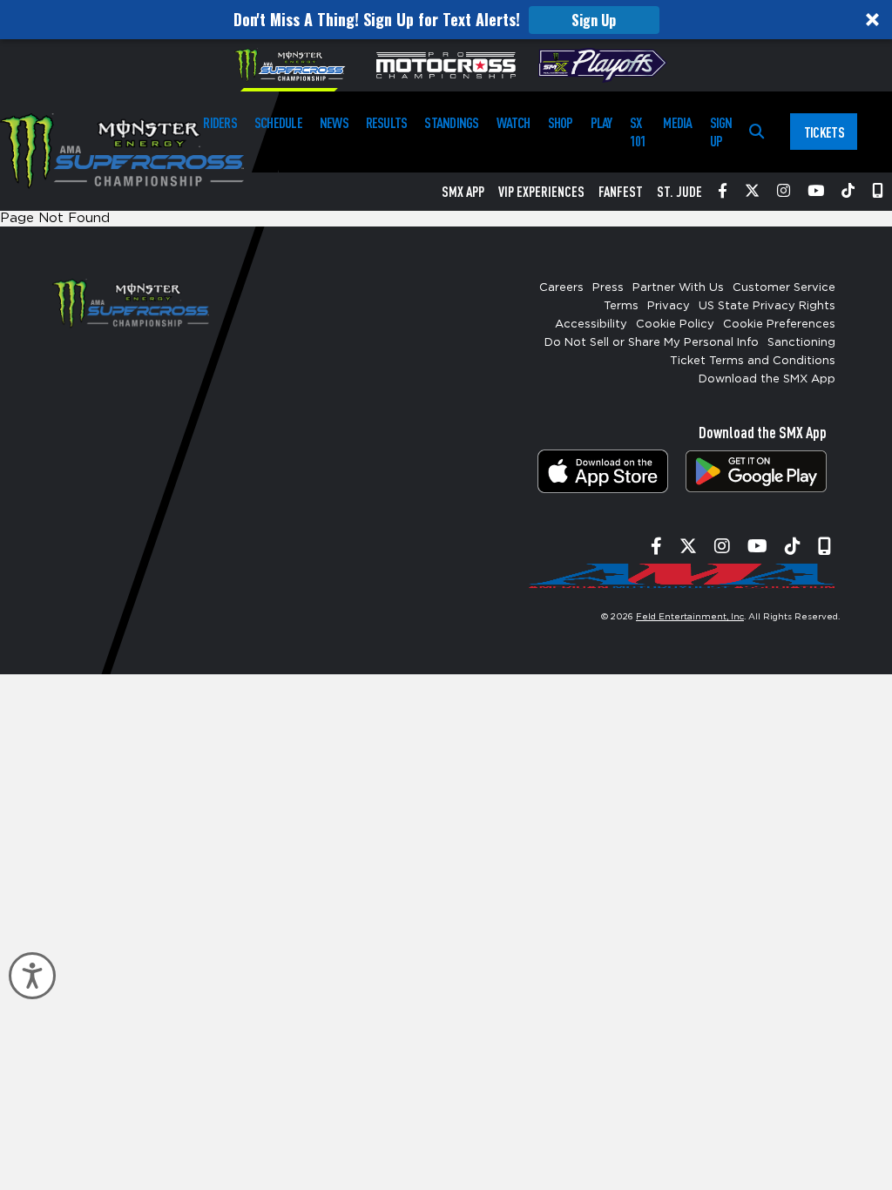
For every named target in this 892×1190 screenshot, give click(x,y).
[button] (446, 19)
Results (387, 122)
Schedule (278, 122)
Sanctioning (801, 342)
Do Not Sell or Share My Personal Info (651, 342)
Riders (219, 122)
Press (608, 288)
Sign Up (593, 20)
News (334, 122)
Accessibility (591, 324)
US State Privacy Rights (767, 306)
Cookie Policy (675, 324)
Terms (621, 306)
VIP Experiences (541, 191)
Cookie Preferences (779, 324)
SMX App (463, 191)
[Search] (756, 132)
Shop (560, 122)
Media (677, 122)
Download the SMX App (767, 379)
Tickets (824, 132)
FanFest (620, 191)
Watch (513, 122)
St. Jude (679, 191)
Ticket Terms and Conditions (752, 361)
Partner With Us (678, 288)
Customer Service (784, 288)
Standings (451, 122)
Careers (561, 288)
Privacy (668, 306)
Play (601, 122)
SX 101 (638, 131)
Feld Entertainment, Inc (690, 616)
